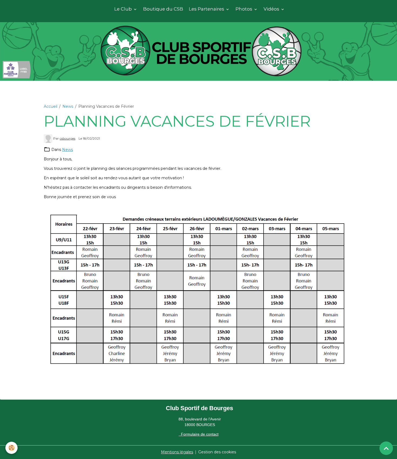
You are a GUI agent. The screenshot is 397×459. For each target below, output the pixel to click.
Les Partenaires (207, 9)
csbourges (67, 138)
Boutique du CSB (163, 9)
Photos (244, 9)
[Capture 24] (198, 288)
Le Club (123, 9)
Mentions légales (177, 452)
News (67, 106)
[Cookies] (11, 448)
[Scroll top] (386, 448)
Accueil (50, 106)
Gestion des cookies (217, 452)
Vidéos (272, 9)
